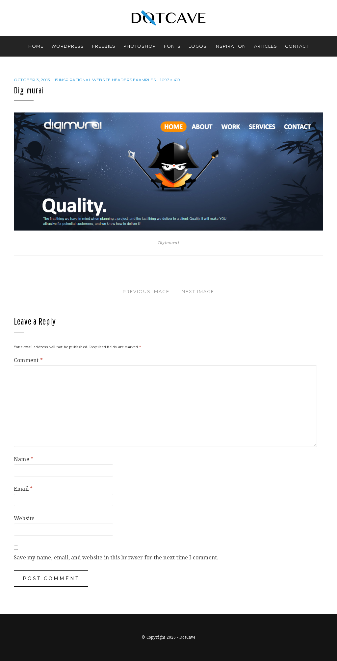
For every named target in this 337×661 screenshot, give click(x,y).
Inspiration (230, 46)
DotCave (187, 637)
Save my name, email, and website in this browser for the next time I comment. (116, 557)
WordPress (67, 46)
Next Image (198, 291)
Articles (265, 46)
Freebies (104, 46)
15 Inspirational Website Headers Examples (105, 79)
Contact (297, 46)
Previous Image (146, 291)
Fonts (172, 46)
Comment (28, 360)
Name (23, 459)
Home (35, 46)
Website (24, 518)
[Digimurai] (168, 171)
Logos (198, 46)
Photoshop (139, 46)
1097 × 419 (170, 79)
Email (23, 489)
